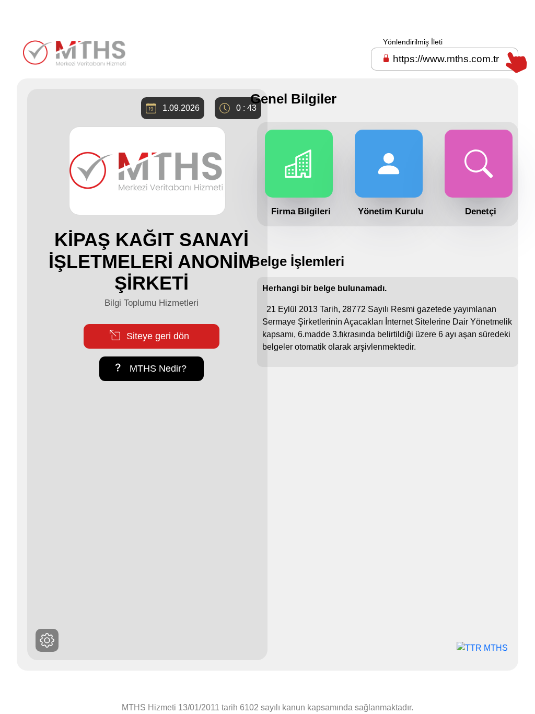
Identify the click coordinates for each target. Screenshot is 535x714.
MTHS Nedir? (157, 368)
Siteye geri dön (156, 336)
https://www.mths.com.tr (446, 58)
